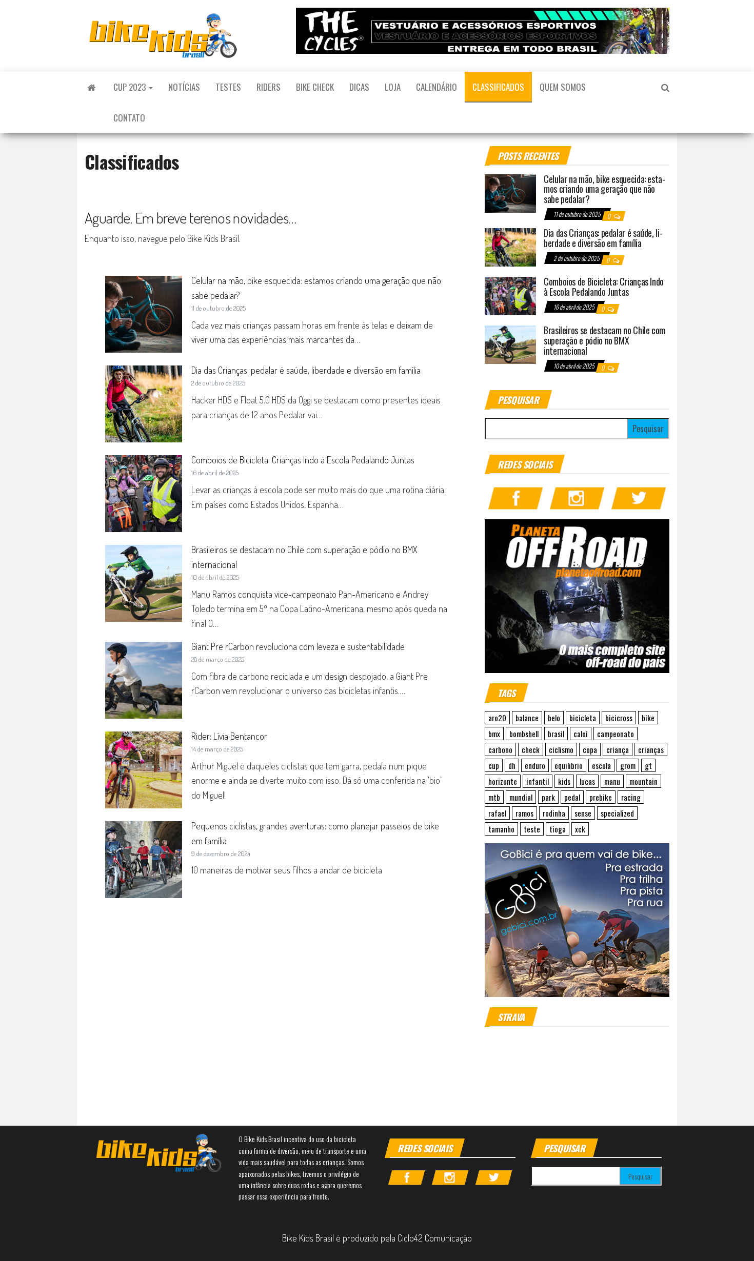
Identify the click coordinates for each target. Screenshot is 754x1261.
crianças (651, 749)
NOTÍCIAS (184, 86)
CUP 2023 (130, 86)
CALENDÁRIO (436, 86)
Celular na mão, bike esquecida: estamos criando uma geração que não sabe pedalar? (604, 189)
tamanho (501, 829)
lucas (587, 781)
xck (580, 829)
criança (617, 749)
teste (532, 829)
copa (590, 749)
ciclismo (561, 749)
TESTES (228, 86)
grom (628, 765)
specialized (617, 813)
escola (601, 765)
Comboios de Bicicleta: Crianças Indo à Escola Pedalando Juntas (302, 459)
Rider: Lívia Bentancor (229, 736)
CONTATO (129, 117)
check (531, 749)
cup (493, 765)
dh (511, 765)
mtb (494, 797)
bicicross (618, 717)
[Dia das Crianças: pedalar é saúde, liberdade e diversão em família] (510, 246)
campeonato (615, 733)
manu (612, 781)
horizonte (502, 781)
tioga (557, 829)
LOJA (393, 86)
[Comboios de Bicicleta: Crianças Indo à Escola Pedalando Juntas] (510, 295)
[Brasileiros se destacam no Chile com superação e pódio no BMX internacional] (510, 343)
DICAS (359, 86)
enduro (535, 765)
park (548, 797)
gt (648, 765)
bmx (494, 733)
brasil (556, 733)
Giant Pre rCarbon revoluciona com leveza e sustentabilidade (298, 646)
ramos (524, 813)
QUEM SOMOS (563, 86)
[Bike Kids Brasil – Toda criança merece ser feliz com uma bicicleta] (91, 87)
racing (631, 797)
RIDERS (268, 86)
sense (582, 813)
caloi (580, 733)
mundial (520, 797)
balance (527, 717)
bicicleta (582, 717)
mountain (643, 781)
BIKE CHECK (315, 86)
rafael (497, 813)
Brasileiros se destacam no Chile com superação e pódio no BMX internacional (604, 340)
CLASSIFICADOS (498, 86)
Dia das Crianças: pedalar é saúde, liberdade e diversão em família (306, 370)
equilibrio (568, 765)
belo (554, 717)
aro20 (497, 717)
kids (564, 781)
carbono (500, 749)
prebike (600, 797)
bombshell (524, 733)
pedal (572, 797)
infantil (537, 781)
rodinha (554, 813)
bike (648, 717)
